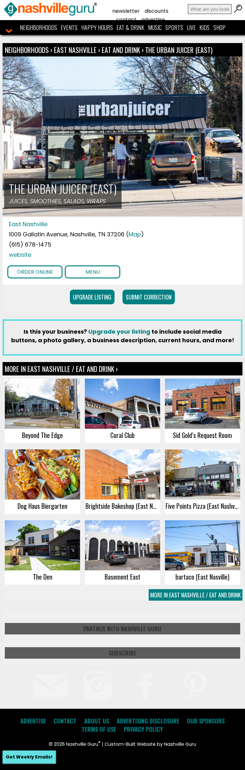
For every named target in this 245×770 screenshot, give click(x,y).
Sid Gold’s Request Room (202, 435)
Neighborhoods (38, 27)
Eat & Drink (130, 27)
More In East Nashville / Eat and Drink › (61, 369)
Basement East (122, 576)
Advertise (153, 19)
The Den (42, 576)
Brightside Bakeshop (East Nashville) (122, 506)
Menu (92, 272)
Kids (204, 27)
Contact (126, 19)
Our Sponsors (206, 721)
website (20, 255)
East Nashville (76, 50)
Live (191, 27)
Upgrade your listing (119, 332)
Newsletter (126, 11)
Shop (219, 27)
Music (155, 27)
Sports (174, 27)
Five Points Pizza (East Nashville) (203, 506)
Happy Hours (97, 27)
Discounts (156, 11)
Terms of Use (99, 729)
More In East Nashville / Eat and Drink (195, 595)
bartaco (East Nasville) (202, 576)
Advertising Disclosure (148, 721)
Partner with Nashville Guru (122, 629)
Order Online (35, 272)
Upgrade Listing (92, 297)
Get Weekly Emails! (29, 757)
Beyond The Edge (42, 435)
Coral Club (122, 435)
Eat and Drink (121, 50)
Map (135, 234)
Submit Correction (149, 297)
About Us (96, 721)
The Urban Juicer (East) (178, 50)
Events (69, 27)
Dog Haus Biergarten (42, 506)
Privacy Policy (143, 729)
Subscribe (122, 653)
